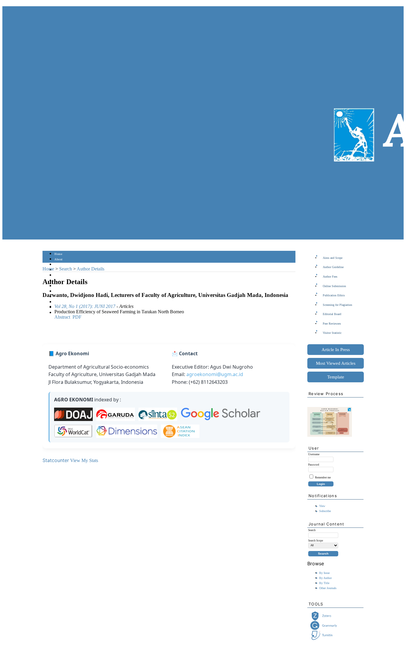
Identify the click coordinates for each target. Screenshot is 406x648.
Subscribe (325, 511)
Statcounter (56, 460)
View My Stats (84, 460)
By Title (324, 583)
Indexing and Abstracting (71, 302)
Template (335, 377)
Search (58, 275)
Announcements (64, 291)
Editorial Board (332, 314)
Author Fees (330, 276)
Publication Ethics (334, 295)
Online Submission (334, 286)
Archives (60, 286)
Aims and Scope (332, 257)
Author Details (90, 268)
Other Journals (327, 588)
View (322, 506)
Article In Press (336, 349)
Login (58, 264)
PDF (77, 317)
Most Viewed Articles (335, 363)
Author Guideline (333, 267)
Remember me (323, 477)
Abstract (62, 317)
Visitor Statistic (332, 332)
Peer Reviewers (332, 323)
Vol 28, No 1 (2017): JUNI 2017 (84, 306)
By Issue (324, 573)
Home (58, 254)
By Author (325, 578)
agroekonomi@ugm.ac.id (214, 374)
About (58, 259)
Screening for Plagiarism (337, 304)
